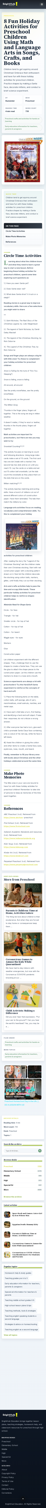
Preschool (9, 16)
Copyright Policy (9, 1473)
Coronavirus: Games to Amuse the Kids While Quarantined (19, 962)
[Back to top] (23, 1498)
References (11, 242)
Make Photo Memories (16, 236)
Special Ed (22, 1185)
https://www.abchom (13, 817)
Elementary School (22, 1171)
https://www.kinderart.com (16, 856)
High (22, 1180)
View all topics (10, 1335)
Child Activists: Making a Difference (20, 1012)
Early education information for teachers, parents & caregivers (21, 128)
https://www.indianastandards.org (19, 838)
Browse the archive (13, 1197)
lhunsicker (10, 101)
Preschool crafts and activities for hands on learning (22, 120)
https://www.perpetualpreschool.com (21, 864)
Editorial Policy (8, 1489)
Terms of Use (7, 1481)
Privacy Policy (8, 1477)
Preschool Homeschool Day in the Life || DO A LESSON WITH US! (23, 1082)
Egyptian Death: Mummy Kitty (25, 1224)
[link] (7, 1081)
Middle (22, 1176)
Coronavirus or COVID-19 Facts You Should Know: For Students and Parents (26, 1254)
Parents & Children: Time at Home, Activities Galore (22, 912)
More (22, 1190)
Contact (5, 1485)
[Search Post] (40, 1150)
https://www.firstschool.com (17, 826)
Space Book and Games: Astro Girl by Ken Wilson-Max (27, 1214)
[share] (38, 1081)
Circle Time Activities (15, 231)
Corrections (7, 1493)
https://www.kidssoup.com (16, 847)
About (4, 1469)
